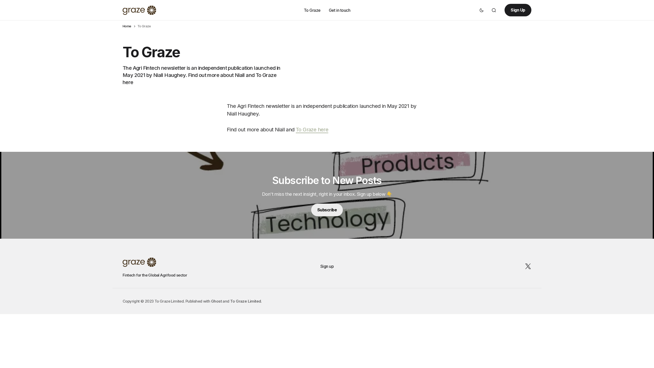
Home (127, 26)
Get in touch (339, 10)
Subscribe (327, 209)
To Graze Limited (245, 301)
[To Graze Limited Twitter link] (527, 266)
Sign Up (518, 10)
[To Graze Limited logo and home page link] (139, 10)
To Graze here (312, 129)
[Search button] (493, 10)
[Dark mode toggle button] (481, 10)
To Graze (312, 10)
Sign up (327, 266)
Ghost (216, 301)
